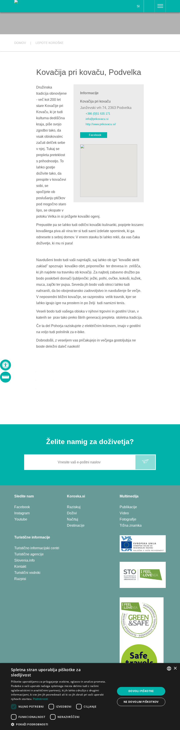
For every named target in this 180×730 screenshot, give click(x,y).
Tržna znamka (131, 525)
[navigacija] (160, 6)
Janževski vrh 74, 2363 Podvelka (105, 108)
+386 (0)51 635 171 (98, 113)
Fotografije (128, 519)
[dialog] (90, 696)
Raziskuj (74, 507)
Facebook (95, 135)
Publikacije (128, 507)
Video (124, 513)
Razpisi (20, 579)
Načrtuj (72, 519)
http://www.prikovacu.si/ (101, 124)
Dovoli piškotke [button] (141, 691)
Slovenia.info (24, 560)
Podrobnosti (40, 699)
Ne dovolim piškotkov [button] (141, 702)
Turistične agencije (29, 554)
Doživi (72, 513)
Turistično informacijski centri (36, 548)
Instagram (22, 513)
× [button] (175, 668)
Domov (20, 42)
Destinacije (76, 525)
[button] (61, 724)
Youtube (20, 519)
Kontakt (20, 566)
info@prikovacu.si (97, 119)
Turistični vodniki (27, 573)
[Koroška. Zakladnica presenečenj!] (40, 6)
